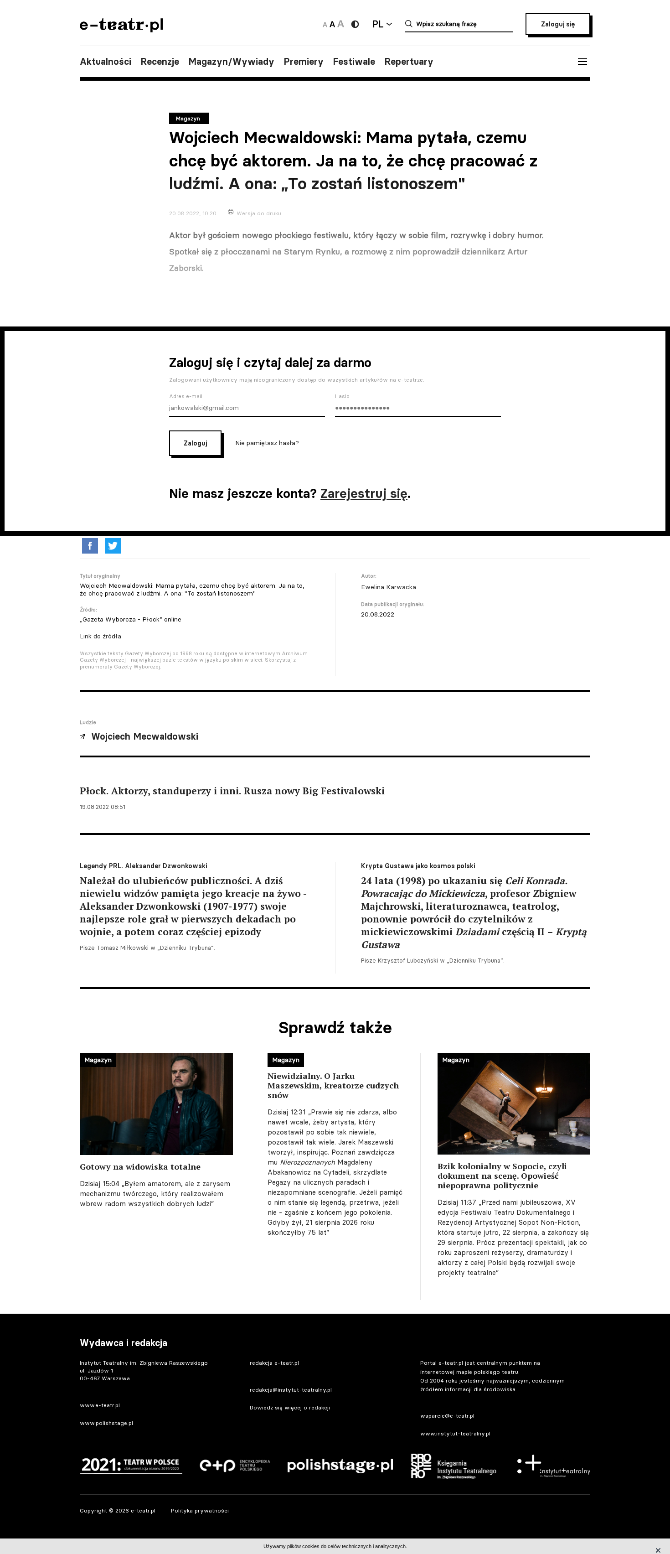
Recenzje (159, 61)
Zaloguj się (558, 24)
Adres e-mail (185, 396)
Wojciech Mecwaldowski (144, 736)
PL (377, 24)
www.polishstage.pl (106, 1422)
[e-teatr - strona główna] (121, 29)
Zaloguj (195, 443)
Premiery (303, 61)
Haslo (342, 396)
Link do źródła (100, 636)
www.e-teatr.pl (100, 1405)
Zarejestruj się (363, 493)
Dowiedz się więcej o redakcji (290, 1407)
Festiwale (354, 61)
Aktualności (105, 61)
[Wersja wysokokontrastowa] (355, 24)
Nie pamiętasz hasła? (267, 443)
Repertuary (408, 61)
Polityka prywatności (200, 1510)
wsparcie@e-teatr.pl (447, 1415)
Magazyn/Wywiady (231, 61)
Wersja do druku (259, 213)
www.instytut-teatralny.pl (455, 1433)
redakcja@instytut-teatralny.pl (291, 1389)
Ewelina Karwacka (388, 587)
